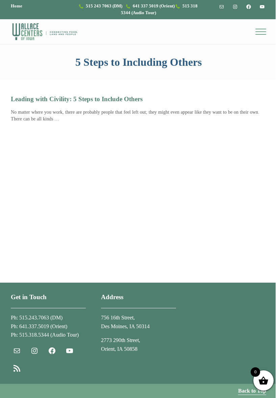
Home (16, 6)
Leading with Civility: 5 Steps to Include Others (77, 99)
